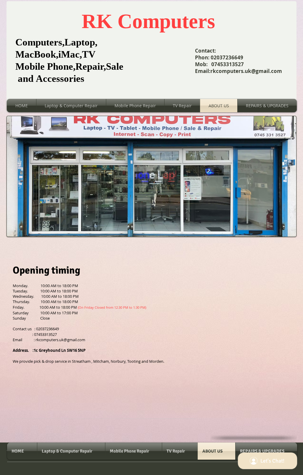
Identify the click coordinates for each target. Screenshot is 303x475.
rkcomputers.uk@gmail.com (246, 71)
